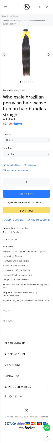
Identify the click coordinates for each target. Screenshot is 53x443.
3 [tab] (24, 82)
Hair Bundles (14, 16)
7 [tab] (32, 82)
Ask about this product (17, 170)
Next (49, 54)
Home (3, 16)
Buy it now (26, 210)
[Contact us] (46, 427)
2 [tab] (22, 82)
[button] (9, 119)
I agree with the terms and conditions (24, 202)
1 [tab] (20, 82)
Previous (4, 54)
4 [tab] (26, 82)
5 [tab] (28, 82)
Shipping (32, 165)
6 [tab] (30, 82)
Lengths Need (13, 165)
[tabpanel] (26, 52)
